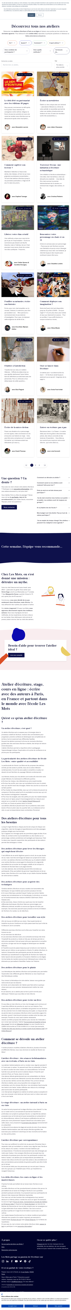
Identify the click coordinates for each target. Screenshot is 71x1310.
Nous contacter (9, 507)
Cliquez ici (40, 1244)
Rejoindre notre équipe (9, 1250)
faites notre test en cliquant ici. (35, 36)
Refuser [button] (40, 15)
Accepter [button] (31, 15)
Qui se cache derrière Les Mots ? (12, 1244)
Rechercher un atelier (7, 61)
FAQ (3, 1247)
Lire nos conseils (16, 655)
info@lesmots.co (16, 1281)
